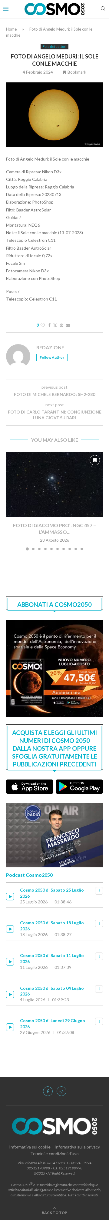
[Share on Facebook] (49, 325)
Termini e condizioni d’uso (54, 1153)
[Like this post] (43, 325)
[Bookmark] (95, 460)
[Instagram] (61, 1091)
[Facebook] (48, 1091)
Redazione (50, 347)
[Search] (103, 9)
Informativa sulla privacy (77, 1146)
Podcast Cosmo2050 (29, 875)
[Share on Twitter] (55, 325)
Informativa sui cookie (30, 1146)
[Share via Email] (68, 325)
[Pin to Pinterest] (61, 325)
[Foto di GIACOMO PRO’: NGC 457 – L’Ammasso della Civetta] (54, 484)
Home (11, 29)
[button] (11, 501)
